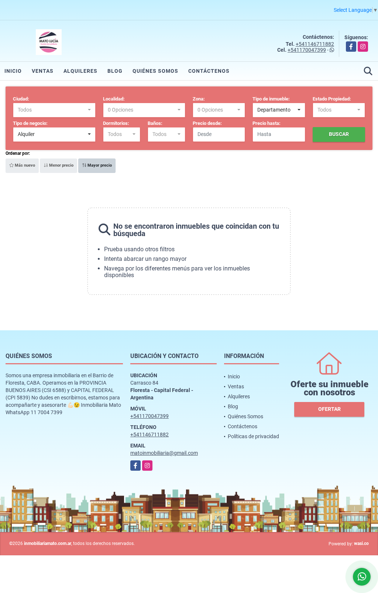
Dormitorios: (116, 123)
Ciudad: (21, 99)
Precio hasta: (266, 123)
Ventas (43, 71)
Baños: (155, 123)
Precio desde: (207, 123)
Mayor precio (99, 165)
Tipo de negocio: (30, 123)
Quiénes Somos (155, 71)
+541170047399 (307, 50)
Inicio (13, 71)
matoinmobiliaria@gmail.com (164, 453)
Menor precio (60, 165)
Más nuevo (24, 165)
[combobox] (54, 110)
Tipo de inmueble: (271, 99)
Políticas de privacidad (253, 436)
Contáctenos (209, 71)
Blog (115, 71)
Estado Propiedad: (332, 99)
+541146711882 (315, 44)
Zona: (199, 99)
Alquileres (80, 71)
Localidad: (114, 99)
